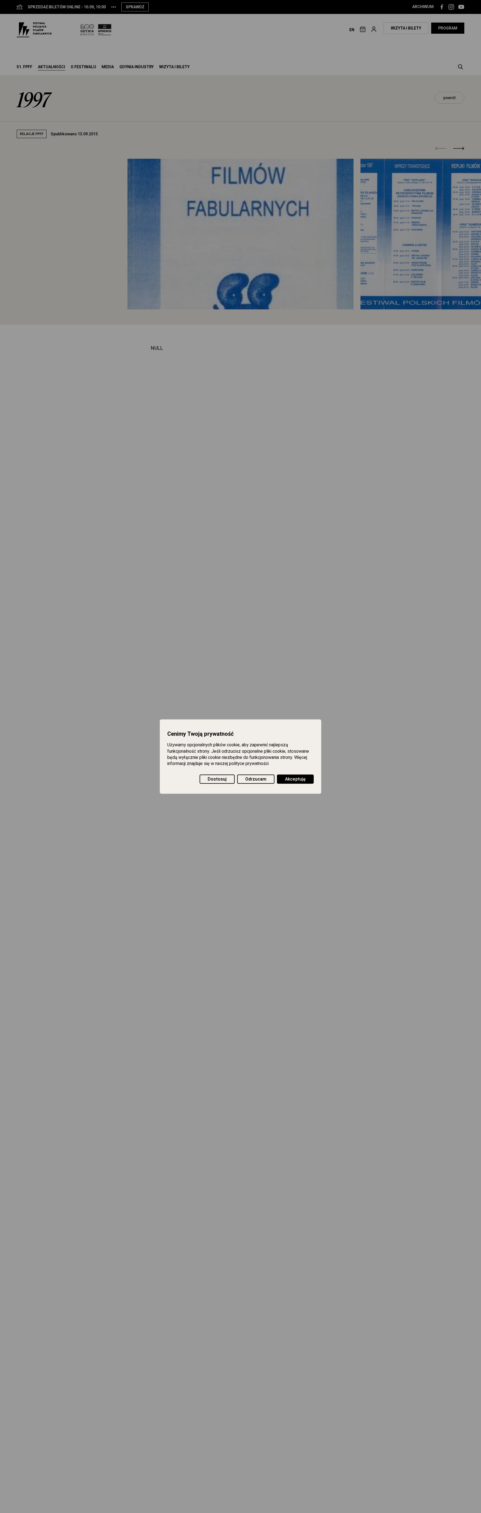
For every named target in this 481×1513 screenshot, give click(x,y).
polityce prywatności (249, 764)
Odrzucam (255, 779)
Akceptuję (295, 779)
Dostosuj (217, 779)
